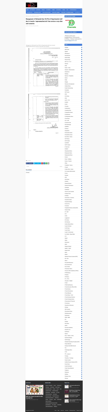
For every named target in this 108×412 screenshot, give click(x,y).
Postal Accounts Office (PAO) (73, 287)
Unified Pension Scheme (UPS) (73, 362)
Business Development (73, 84)
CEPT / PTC (73, 100)
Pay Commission (73, 264)
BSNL (73, 79)
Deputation (73, 130)
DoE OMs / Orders (73, 136)
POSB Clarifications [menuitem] (47, 12)
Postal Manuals (73, 293)
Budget (73, 81)
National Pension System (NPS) (73, 256)
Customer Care (73, 122)
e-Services (73, 146)
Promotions (73, 303)
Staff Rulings (73, 339)
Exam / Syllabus (73, 159)
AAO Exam (73, 49)
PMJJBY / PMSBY (73, 280)
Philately (73, 274)
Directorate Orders (73, 132)
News (73, 260)
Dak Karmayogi (73, 124)
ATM (73, 65)
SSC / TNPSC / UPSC (73, 335)
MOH (73, 252)
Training (73, 356)
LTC (73, 236)
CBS (73, 94)
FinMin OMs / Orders (73, 169)
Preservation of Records (73, 301)
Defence (73, 128)
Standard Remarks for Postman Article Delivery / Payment (74, 395)
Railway (73, 307)
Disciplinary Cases (73, 134)
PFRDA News (73, 272)
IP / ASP (73, 211)
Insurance (73, 205)
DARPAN (73, 126)
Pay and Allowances (73, 262)
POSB (73, 282)
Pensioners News (73, 268)
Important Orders (73, 199)
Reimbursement (73, 313)
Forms (73, 173)
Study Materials (73, 343)
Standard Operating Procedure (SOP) (73, 341)
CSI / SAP (73, 120)
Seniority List (73, 329)
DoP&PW (73, 142)
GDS (73, 177)
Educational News (73, 151)
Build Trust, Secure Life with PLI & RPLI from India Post (34, 397)
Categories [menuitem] (58, 9)
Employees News (73, 153)
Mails (73, 240)
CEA (73, 98)
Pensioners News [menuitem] (37, 12)
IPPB (73, 215)
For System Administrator (73, 171)
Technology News (73, 349)
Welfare (73, 374)
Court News (73, 118)
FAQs (73, 163)
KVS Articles (73, 222)
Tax (73, 347)
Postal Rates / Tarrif (73, 295)
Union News (73, 364)
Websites (73, 372)
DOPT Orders (73, 144)
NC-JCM (73, 258)
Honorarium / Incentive (73, 197)
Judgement (73, 217)
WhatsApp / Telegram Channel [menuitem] (67, 12)
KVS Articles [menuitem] (29, 12)
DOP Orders (73, 140)
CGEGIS (73, 102)
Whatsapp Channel (72, 410)
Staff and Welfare (73, 337)
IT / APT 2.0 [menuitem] (77, 12)
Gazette (73, 175)
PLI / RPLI (29, 15)
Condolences (73, 114)
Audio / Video (73, 67)
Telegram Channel (79, 410)
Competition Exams (73, 112)
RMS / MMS (73, 317)
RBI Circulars (73, 309)
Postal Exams (73, 289)
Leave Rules (73, 230)
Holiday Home (73, 193)
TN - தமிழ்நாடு (73, 353)
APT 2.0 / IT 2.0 (73, 61)
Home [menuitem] (27, 9)
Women (73, 378)
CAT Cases (73, 92)
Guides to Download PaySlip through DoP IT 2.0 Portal (75, 400)
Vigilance (73, 370)
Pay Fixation (73, 266)
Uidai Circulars (73, 360)
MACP (73, 238)
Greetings (73, 187)
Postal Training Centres (73, 299)
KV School (73, 220)
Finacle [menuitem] (43, 9)
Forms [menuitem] (63, 9)
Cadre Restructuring (73, 88)
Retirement (73, 315)
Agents (73, 51)
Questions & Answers (73, 305)
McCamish (73, 242)
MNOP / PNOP (73, 248)
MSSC (73, 254)
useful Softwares (73, 366)
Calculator (73, 90)
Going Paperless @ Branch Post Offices (74, 386)
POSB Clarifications (73, 284)
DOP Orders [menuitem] (32, 9)
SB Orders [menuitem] (48, 9)
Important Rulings (73, 201)
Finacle (73, 167)
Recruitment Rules (73, 311)
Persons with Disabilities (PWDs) (73, 270)
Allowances (73, 53)
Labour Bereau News (73, 224)
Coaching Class (73, 110)
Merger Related (73, 246)
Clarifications (73, 108)
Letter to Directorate (73, 232)
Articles (73, 63)
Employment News (73, 155)
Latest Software (73, 226)
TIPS (73, 351)
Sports (73, 333)
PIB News (73, 276)
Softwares (73, 331)
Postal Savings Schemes (73, 297)
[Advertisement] (44, 36)
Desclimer (66, 410)
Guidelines (73, 189)
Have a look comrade (73, 191)
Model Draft (73, 250)
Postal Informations (73, 291)
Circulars (73, 106)
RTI (73, 319)
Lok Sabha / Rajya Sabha (73, 234)
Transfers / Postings (73, 358)
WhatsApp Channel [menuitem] (56, 12)
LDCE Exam (73, 228)
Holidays (73, 195)
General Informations (73, 185)
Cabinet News (73, 86)
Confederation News (73, 116)
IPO (73, 213)
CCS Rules (73, 96)
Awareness (73, 71)
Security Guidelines (73, 327)
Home (27, 15)
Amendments (73, 55)
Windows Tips (73, 376)
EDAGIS (73, 148)
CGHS (73, 104)
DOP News (73, 138)
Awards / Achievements (73, 69)
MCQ (73, 244)
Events (73, 157)
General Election (73, 183)
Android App (73, 57)
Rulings (73, 321)
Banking (73, 73)
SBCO (73, 325)
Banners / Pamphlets (73, 75)
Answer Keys (73, 59)
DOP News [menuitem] (38, 9)
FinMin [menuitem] (53, 9)
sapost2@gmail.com (71, 40)
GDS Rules (73, 179)
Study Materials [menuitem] (73, 9)
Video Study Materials (73, 368)
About (58, 410)
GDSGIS (73, 181)
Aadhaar (73, 47)
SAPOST (32, 410)
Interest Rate (73, 209)
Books (73, 77)
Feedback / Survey (73, 165)
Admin (28, 25)
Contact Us (62, 410)
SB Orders (73, 323)
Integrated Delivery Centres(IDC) (73, 207)
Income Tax (73, 203)
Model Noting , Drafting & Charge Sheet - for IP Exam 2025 (74, 391)
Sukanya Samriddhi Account (73, 345)
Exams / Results (73, 161)
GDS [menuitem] (67, 9)
